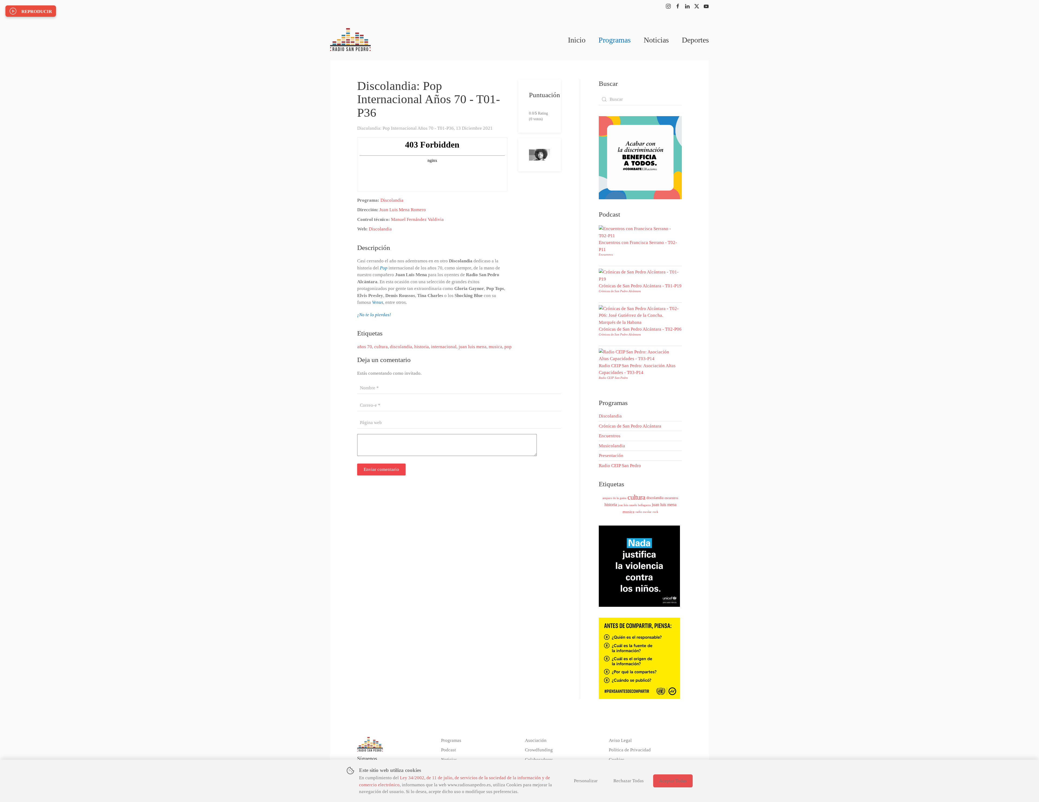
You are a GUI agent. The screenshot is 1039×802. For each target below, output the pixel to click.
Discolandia (391, 200)
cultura (381, 346)
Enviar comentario (381, 469)
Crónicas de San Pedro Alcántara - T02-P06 (640, 329)
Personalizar (586, 780)
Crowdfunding (539, 749)
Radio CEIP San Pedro (613, 377)
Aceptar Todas (673, 780)
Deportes (695, 40)
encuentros (671, 498)
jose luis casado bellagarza (634, 505)
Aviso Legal (620, 740)
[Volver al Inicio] (350, 40)
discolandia (401, 346)
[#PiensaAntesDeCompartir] (639, 657)
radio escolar (644, 511)
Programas (451, 740)
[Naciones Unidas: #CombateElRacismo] (640, 157)
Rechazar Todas (628, 780)
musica (495, 346)
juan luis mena (472, 346)
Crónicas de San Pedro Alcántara (620, 291)
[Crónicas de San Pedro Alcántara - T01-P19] (639, 275)
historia (421, 346)
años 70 (364, 346)
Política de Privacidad (630, 749)
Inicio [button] (577, 40)
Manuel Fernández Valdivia (417, 219)
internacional (443, 346)
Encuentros (606, 254)
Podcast (448, 749)
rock (655, 511)
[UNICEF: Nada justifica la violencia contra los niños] (639, 565)
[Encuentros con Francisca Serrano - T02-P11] (639, 231)
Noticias (656, 40)
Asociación (536, 740)
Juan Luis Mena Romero (402, 209)
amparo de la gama (614, 498)
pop (508, 346)
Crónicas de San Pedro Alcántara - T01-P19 (640, 285)
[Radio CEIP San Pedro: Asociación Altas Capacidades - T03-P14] (639, 354)
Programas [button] (615, 40)
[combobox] (640, 99)
